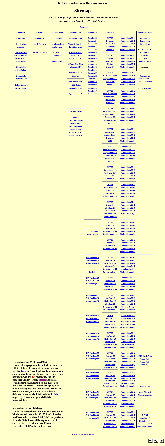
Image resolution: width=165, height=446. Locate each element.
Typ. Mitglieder (21, 53)
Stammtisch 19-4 (128, 176)
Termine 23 (92, 44)
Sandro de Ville (75, 53)
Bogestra (110, 41)
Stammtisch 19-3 (128, 173)
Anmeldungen (145, 61)
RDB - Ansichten (145, 82)
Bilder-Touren (145, 79)
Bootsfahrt (110, 44)
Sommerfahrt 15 (110, 249)
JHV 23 (110, 91)
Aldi (107, 61)
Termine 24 (92, 41)
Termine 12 (92, 76)
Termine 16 (92, 64)
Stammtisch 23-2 (128, 94)
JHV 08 (110, 373)
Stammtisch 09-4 (128, 362)
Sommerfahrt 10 (110, 344)
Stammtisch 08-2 (128, 376)
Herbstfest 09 (110, 362)
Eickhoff (110, 58)
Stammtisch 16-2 (128, 225)
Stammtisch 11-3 (128, 321)
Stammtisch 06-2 (128, 415)
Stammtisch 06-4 (128, 421)
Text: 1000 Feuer (75, 58)
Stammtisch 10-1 (128, 333)
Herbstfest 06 (110, 418)
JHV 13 (110, 278)
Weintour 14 (110, 266)
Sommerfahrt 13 (110, 289)
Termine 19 (92, 55)
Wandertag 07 (110, 406)
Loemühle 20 (110, 155)
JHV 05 (145, 415)
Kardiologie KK (110, 214)
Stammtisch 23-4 (128, 100)
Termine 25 (92, 38)
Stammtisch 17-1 (128, 202)
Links (145, 58)
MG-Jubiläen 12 (92, 298)
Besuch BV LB (127, 404)
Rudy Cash (75, 55)
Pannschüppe (21, 79)
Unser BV (21, 32)
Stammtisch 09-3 (128, 359)
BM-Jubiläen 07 (92, 392)
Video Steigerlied (75, 44)
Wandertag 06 (110, 424)
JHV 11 (110, 316)
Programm (20, 38)
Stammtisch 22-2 (128, 111)
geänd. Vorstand (39, 44)
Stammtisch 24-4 (128, 82)
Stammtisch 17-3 (128, 208)
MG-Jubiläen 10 (92, 336)
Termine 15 (92, 67)
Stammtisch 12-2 (128, 298)
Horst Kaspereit (21, 55)
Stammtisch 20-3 (128, 153)
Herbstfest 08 (110, 378)
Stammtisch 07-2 (128, 395)
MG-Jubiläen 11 (92, 319)
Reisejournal (145, 76)
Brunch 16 (110, 225)
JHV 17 (110, 202)
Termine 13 (92, 73)
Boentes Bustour (110, 97)
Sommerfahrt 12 (110, 307)
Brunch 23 (110, 103)
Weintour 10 (110, 342)
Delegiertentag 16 (110, 234)
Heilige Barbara (21, 85)
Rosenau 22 (110, 117)
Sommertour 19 (110, 170)
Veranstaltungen (75, 38)
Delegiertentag (110, 347)
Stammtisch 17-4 (128, 211)
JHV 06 (110, 412)
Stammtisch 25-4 (128, 64)
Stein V (75, 117)
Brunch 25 (110, 67)
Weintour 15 (110, 246)
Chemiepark (93, 231)
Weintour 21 (110, 132)
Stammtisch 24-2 (128, 76)
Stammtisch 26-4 (128, 47)
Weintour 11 (110, 324)
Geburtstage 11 (92, 322)
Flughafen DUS (110, 173)
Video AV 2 (144, 362)
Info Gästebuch (144, 50)
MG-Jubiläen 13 (92, 281)
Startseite (84, 27)
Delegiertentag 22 (110, 114)
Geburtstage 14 (92, 263)
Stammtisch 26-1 (128, 38)
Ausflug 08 (110, 376)
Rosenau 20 (110, 158)
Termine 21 (92, 50)
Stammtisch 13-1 (128, 278)
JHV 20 (110, 147)
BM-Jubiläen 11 (92, 316)
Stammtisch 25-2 (128, 58)
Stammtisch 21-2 (128, 132)
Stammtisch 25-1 (128, 55)
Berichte (110, 32)
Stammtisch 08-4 (128, 381)
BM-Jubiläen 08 (92, 373)
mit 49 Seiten (20, 70)
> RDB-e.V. (57, 53)
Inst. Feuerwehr (127, 269)
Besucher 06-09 (75, 88)
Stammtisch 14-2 (128, 260)
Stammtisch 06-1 (128, 412)
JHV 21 (110, 129)
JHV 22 (110, 108)
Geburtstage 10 (92, 339)
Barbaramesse (128, 344)
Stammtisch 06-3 (128, 418)
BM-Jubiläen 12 (92, 295)
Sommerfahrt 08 (110, 383)
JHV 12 (110, 295)
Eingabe (144, 55)
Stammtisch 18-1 (128, 185)
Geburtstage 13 (92, 284)
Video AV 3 (144, 365)
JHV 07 (110, 392)
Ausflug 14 (110, 260)
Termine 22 (92, 47)
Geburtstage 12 (92, 301)
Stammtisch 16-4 (128, 231)
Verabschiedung (128, 365)
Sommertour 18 (110, 187)
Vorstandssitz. (110, 135)
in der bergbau (144, 88)
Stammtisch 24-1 (128, 73)
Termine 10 (92, 82)
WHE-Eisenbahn (110, 76)
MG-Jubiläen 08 (92, 376)
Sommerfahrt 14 (110, 269)
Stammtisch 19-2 (128, 170)
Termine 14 (92, 70)
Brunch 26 (110, 50)
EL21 (110, 141)
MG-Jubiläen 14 (92, 260)
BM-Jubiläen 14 (92, 258)
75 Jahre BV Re (75, 132)
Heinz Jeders (20, 58)
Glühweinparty (127, 196)
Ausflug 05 (145, 418)
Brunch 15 (110, 243)
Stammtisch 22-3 (128, 114)
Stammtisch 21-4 (128, 138)
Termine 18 (92, 58)
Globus (110, 64)
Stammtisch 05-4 (145, 424)
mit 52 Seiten (75, 85)
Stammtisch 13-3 (128, 284)
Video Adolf (110, 359)
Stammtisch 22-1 (128, 108)
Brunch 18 (110, 190)
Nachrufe (75, 76)
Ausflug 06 (110, 415)
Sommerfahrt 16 (110, 231)
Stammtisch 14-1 (128, 257)
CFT (113, 61)
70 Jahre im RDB (75, 135)
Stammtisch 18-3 (128, 190)
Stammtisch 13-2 (128, 281)
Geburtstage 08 (92, 378)
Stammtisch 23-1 (128, 91)
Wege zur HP (75, 67)
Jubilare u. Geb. (75, 73)
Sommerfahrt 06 (110, 427)
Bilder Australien (145, 395)
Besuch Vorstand (110, 386)
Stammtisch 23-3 (128, 97)
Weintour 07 (110, 401)
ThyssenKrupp (127, 307)
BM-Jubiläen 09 (92, 353)
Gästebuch (145, 53)
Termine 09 (92, 85)
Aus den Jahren (75, 111)
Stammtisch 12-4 (128, 304)
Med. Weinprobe (110, 94)
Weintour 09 (110, 365)
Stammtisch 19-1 (128, 167)
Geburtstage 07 (92, 398)
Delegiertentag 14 (110, 272)
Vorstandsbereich (39, 53)
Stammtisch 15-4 (128, 249)
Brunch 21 (110, 138)
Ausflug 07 (110, 395)
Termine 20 (92, 53)
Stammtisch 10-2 (128, 336)
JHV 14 (110, 257)
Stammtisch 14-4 (128, 266)
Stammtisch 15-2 (128, 243)
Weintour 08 (110, 381)
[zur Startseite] (159, 441)
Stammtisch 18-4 (128, 193)
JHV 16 (110, 222)
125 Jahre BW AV (145, 356)
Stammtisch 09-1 (128, 353)
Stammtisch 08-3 (128, 378)
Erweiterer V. (39, 38)
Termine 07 (92, 91)
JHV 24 (110, 73)
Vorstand (39, 32)
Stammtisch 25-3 (128, 61)
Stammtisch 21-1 (128, 129)
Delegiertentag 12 (110, 310)
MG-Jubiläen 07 (92, 395)
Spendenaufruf (75, 94)
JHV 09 (110, 353)
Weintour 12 (110, 304)
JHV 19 (110, 167)
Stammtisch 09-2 (128, 356)
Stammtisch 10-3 (128, 339)
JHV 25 (110, 55)
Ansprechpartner (145, 32)
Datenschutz (145, 44)
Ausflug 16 (110, 228)
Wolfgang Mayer (75, 126)
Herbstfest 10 (110, 339)
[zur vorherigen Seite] (150, 441)
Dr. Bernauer (21, 61)
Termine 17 (92, 61)
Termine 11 (92, 79)
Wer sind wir (57, 32)
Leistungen (58, 38)
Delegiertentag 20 (110, 153)
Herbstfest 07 (110, 398)
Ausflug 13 (110, 281)
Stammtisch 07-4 (128, 401)
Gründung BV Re (75, 120)
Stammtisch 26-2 (128, 41)
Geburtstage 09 (92, 359)
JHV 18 (110, 185)
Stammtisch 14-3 (128, 263)
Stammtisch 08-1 (128, 373)
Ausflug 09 (110, 356)
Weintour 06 (110, 421)
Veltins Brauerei (110, 217)
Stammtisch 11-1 (128, 316)
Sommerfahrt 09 (110, 367)
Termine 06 (92, 94)
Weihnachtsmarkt (127, 50)
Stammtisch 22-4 (128, 117)
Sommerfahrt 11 (110, 327)
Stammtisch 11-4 (128, 324)
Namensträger (57, 61)
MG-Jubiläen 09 (92, 356)
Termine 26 (92, 32)
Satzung (57, 55)
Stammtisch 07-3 (128, 398)
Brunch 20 (110, 161)
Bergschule (21, 76)
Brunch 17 (110, 205)
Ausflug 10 (110, 336)
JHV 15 (110, 240)
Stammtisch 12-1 (128, 295)
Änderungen (145, 38)
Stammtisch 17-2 (128, 205)
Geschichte (21, 44)
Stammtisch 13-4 (128, 286)
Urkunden (21, 47)
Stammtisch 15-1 (128, 240)
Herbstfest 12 (110, 301)
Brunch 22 (110, 123)
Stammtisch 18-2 (128, 187)
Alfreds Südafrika (75, 64)
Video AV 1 (144, 359)
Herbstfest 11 (110, 321)
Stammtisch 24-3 (128, 79)
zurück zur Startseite (82, 434)
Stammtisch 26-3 (128, 44)
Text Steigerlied (75, 47)
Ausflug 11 (110, 318)
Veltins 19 (110, 176)
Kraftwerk (110, 193)
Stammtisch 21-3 (128, 135)
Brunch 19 (110, 179)
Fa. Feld (92, 272)
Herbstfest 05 (144, 421)
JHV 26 (110, 38)
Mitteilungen (75, 32)
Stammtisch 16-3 (128, 228)
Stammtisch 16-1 (128, 222)
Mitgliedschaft (58, 44)
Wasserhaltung (110, 120)
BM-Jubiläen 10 (92, 333)
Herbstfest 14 (110, 263)
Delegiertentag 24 (110, 79)
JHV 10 (110, 333)
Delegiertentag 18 (110, 196)
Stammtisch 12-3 (128, 301)
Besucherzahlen (75, 82)
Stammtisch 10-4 (128, 342)
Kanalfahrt (110, 82)
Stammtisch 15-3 (128, 246)
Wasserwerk (110, 211)
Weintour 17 (110, 208)
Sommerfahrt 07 (110, 404)
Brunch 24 (110, 85)
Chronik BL (21, 67)
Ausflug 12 (110, 298)
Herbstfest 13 (110, 284)
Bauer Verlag (75, 129)
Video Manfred (145, 392)
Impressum (145, 41)
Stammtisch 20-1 (128, 147)
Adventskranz (21, 88)
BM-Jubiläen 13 (92, 278)
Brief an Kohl (75, 123)
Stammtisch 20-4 (128, 155)
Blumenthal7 (110, 47)
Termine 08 (92, 88)
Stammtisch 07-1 (128, 392)
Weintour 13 (110, 286)
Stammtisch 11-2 (128, 318)
